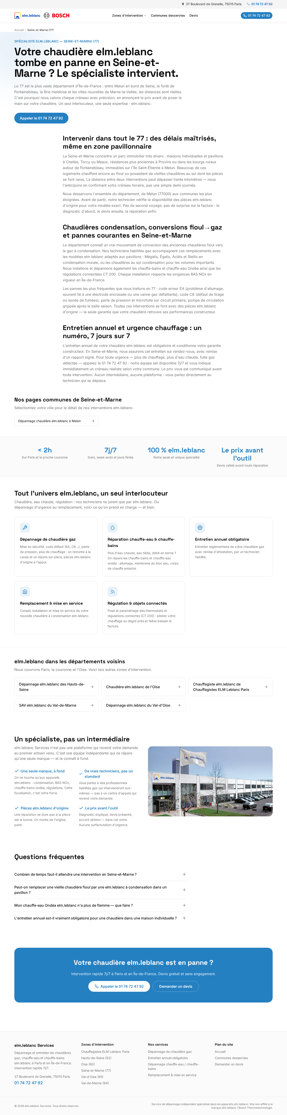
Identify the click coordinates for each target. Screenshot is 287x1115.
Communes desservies (168, 15)
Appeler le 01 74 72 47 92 (41, 118)
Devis (193, 15)
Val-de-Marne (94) (95, 1083)
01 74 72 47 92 (262, 4)
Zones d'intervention (127, 15)
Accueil (19, 30)
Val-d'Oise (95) (92, 1077)
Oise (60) (88, 1064)
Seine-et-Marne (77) (96, 1070)
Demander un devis (175, 986)
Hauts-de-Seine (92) (96, 1058)
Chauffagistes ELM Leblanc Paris (105, 1051)
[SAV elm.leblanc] (41, 15)
